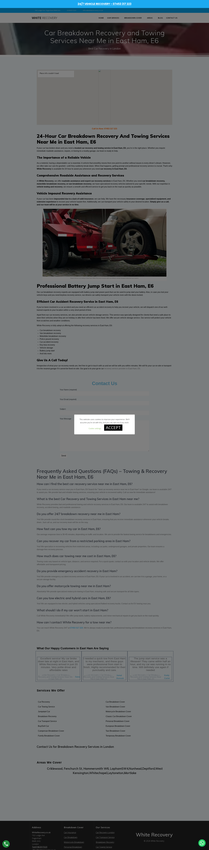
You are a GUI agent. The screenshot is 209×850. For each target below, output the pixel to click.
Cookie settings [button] (95, 428)
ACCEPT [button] (113, 427)
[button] (202, 843)
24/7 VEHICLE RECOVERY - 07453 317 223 (104, 4)
